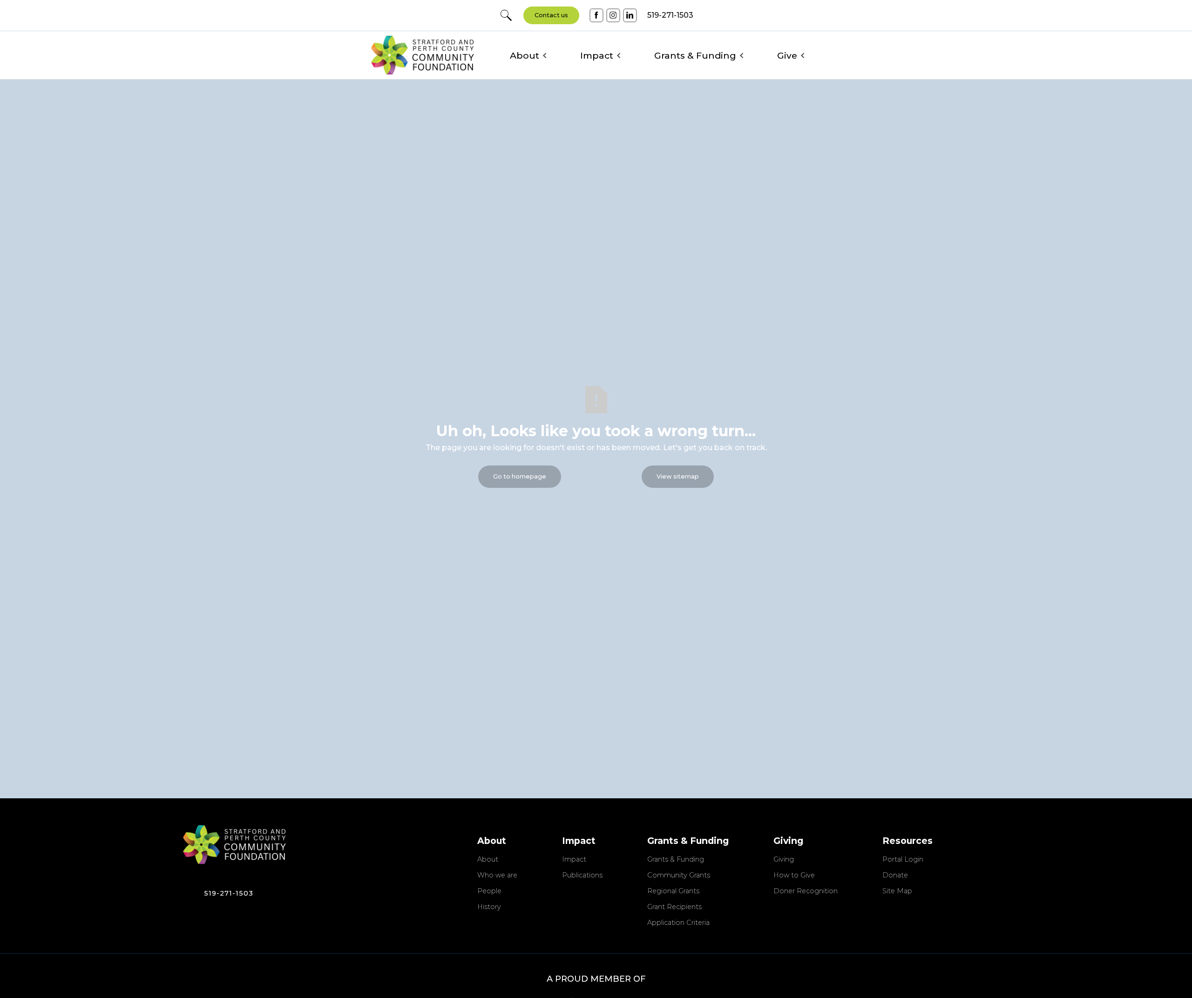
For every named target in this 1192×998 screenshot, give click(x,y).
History (489, 907)
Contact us (551, 15)
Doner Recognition (805, 891)
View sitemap (678, 476)
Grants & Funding (675, 859)
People (489, 891)
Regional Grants (673, 891)
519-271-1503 (228, 893)
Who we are (497, 875)
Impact (574, 859)
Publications (582, 875)
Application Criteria (678, 923)
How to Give (794, 875)
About (487, 859)
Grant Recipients (674, 907)
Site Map (897, 891)
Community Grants (678, 875)
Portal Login (902, 859)
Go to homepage (519, 476)
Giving (783, 859)
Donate (895, 875)
